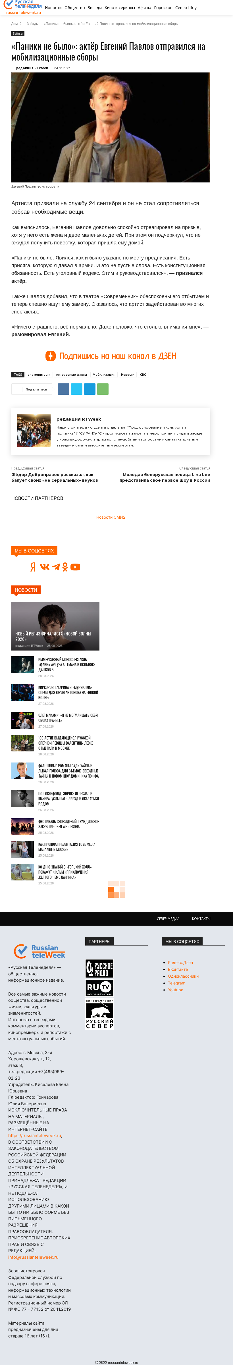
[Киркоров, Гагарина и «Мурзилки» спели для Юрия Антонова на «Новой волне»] (22, 692)
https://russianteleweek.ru (34, 1135)
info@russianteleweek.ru (33, 1257)
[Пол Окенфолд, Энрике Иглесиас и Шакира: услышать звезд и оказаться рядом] (22, 798)
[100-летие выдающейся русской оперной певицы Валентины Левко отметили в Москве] (22, 743)
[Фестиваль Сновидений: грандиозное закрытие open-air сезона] (22, 826)
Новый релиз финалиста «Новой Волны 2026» (53, 636)
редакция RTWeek (32, 68)
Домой (16, 23)
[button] (211, 7)
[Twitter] (76, 389)
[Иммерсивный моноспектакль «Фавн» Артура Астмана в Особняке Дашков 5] (22, 664)
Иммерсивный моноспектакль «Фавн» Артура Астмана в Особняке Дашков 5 (66, 664)
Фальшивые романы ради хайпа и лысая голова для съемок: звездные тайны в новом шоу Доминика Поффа (68, 771)
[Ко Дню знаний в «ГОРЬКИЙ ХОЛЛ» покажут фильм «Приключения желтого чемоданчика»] (22, 872)
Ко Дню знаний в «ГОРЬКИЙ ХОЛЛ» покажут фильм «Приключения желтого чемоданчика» (65, 872)
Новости (127, 374)
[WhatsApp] (103, 389)
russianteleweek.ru (23, 12)
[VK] (63, 389)
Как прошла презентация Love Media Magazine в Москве (66, 846)
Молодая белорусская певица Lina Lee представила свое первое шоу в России (165, 477)
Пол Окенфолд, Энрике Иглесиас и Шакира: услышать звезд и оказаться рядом (68, 799)
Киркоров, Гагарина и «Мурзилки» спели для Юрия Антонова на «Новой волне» (68, 692)
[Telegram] (89, 389)
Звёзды (33, 23)
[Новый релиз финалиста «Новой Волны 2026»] (55, 626)
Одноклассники (183, 976)
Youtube (175, 989)
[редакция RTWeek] (34, 431)
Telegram (176, 982)
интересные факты (71, 374)
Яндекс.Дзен (180, 962)
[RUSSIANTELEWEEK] (39, 951)
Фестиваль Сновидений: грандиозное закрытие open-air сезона (68, 823)
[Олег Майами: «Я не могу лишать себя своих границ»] (22, 720)
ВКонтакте (178, 969)
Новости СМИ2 (110, 517)
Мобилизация (104, 374)
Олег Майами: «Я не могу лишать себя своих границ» (68, 717)
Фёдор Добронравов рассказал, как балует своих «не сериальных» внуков (54, 477)
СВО (143, 374)
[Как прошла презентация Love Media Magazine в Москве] (22, 849)
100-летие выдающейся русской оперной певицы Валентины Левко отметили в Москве (65, 743)
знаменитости (39, 374)
